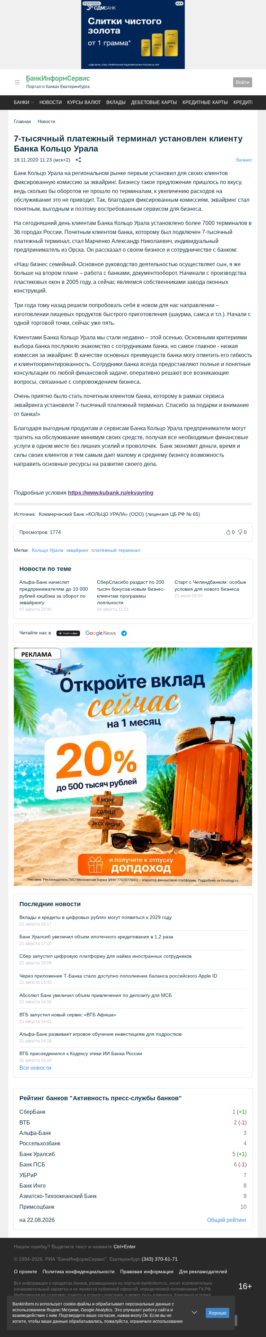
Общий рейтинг (227, 1220)
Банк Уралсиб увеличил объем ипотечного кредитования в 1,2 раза (96, 936)
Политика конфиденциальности (79, 1271)
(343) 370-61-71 (160, 1259)
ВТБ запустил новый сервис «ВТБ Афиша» (67, 1014)
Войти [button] (242, 82)
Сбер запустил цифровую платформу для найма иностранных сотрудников (105, 956)
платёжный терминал (115, 550)
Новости (50, 102)
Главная (22, 121)
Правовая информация (147, 1271)
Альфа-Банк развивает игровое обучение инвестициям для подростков (100, 1034)
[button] (17, 82)
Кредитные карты (205, 102)
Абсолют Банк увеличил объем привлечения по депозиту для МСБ (95, 995)
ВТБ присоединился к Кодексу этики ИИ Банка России (80, 1053)
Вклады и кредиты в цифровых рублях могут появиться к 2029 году (95, 917)
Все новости (35, 1068)
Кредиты (244, 102)
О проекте (25, 1271)
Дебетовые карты (154, 102)
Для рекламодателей (203, 1271)
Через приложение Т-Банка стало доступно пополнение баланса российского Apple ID (118, 976)
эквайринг (77, 550)
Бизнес (244, 160)
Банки (21, 102)
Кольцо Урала (47, 550)
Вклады (116, 102)
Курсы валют (84, 102)
